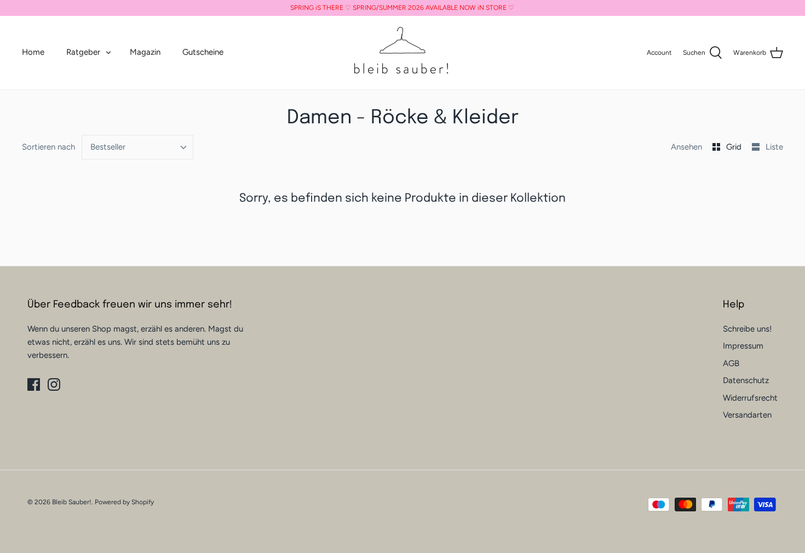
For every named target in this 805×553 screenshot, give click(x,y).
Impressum (743, 346)
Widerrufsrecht (750, 398)
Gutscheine (202, 52)
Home (33, 52)
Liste (774, 147)
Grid (735, 147)
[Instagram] (54, 384)
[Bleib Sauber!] (402, 52)
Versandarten (747, 415)
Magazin (145, 52)
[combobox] (138, 147)
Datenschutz (746, 380)
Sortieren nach (48, 147)
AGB (731, 363)
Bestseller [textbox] (107, 147)
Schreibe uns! (747, 329)
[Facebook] (33, 384)
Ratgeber (83, 52)
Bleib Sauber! (71, 502)
